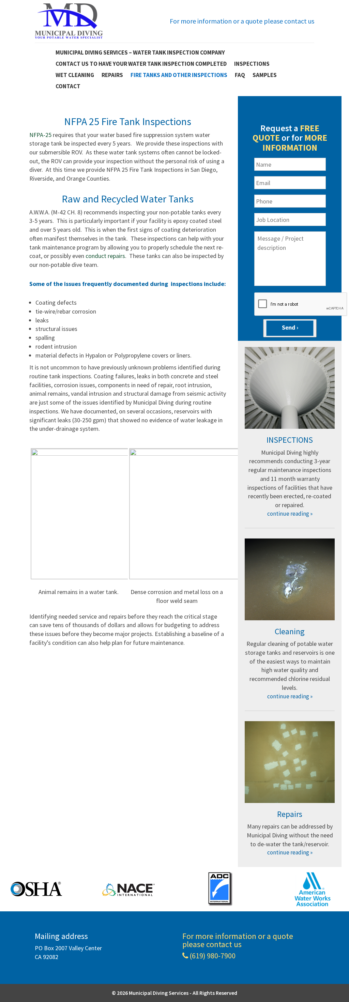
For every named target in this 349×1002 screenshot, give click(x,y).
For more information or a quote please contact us (242, 21)
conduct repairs (105, 256)
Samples (265, 75)
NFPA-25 (40, 135)
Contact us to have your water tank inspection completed (141, 64)
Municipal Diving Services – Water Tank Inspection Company (140, 53)
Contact (68, 87)
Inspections (252, 64)
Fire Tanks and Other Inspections (179, 75)
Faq (240, 75)
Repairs (112, 75)
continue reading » (290, 513)
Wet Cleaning (75, 75)
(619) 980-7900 (212, 956)
